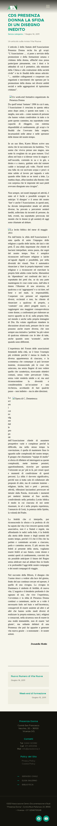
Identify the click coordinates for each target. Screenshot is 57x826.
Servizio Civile (30, 776)
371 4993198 (31, 746)
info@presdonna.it (31, 748)
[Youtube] (46, 818)
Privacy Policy (28, 760)
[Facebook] (39, 818)
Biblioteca (27, 784)
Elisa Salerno (29, 780)
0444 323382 (30, 743)
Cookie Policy (28, 763)
